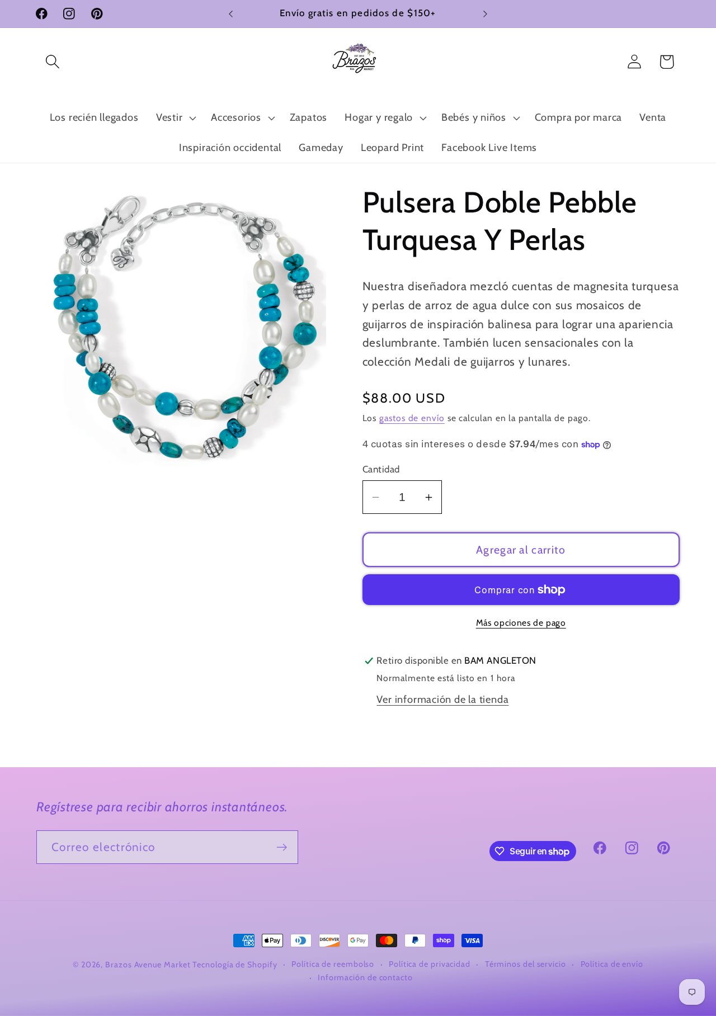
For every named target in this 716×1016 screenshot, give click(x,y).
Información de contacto (365, 977)
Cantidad (381, 469)
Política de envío (612, 964)
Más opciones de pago (521, 622)
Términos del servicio (525, 964)
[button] (52, 62)
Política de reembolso (332, 964)
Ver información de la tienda (442, 699)
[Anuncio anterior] (231, 13)
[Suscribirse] (282, 847)
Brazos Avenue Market (148, 965)
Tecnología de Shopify (234, 965)
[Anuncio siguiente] (485, 13)
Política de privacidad (429, 964)
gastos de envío (412, 418)
